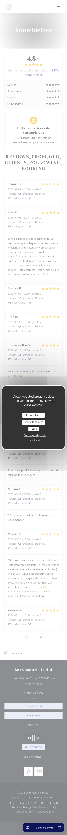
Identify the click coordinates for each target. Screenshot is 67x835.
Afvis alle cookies (33, 422)
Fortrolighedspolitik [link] (35, 435)
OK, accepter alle (33, 415)
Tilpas (33, 429)
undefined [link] (34, 440)
